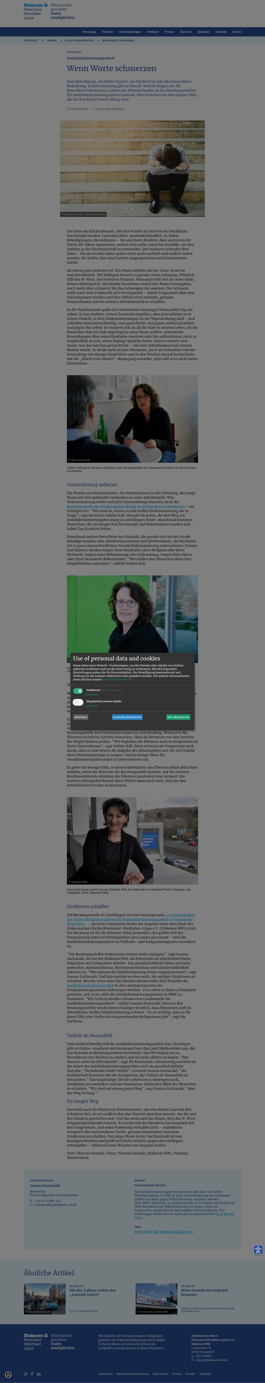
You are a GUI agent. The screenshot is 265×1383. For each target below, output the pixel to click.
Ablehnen (80, 717)
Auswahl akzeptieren (127, 717)
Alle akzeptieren (178, 717)
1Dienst (91, 695)
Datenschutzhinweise (117, 679)
